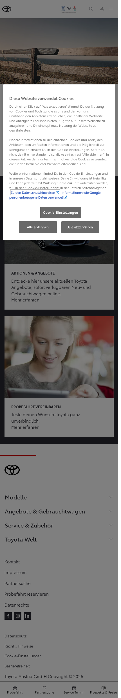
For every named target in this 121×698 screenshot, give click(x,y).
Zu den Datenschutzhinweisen (33, 192)
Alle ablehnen (38, 227)
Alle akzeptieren (80, 227)
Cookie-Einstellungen (60, 212)
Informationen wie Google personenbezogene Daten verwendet (54, 194)
